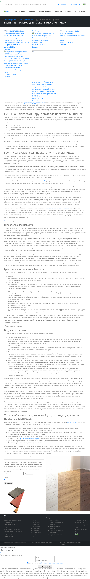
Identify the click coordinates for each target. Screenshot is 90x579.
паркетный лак (72, 422)
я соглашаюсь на (22, 480)
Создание (63, 542)
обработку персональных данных (28, 480)
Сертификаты (58, 11)
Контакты (82, 11)
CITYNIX (63, 545)
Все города (36, 539)
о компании (31, 11)
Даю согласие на (45, 563)
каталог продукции (19, 11)
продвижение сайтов (74, 542)
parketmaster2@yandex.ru (31, 4)
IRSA (45, 181)
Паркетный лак (54, 520)
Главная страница (10, 20)
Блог (74, 11)
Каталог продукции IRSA (26, 20)
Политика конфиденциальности (42, 542)
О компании (36, 528)
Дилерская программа (44, 11)
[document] (45, 435)
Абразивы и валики (56, 535)
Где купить (68, 11)
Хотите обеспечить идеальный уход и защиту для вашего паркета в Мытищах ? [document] (43, 417)
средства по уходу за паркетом (34, 103)
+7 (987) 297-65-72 (61, 4)
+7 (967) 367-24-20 (76, 4)
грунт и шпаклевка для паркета (29, 439)
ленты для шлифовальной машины (57, 208)
